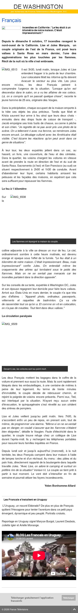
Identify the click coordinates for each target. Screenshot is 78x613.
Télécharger (68, 597)
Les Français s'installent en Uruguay (25, 499)
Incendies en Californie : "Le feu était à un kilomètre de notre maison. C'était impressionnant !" (46, 30)
